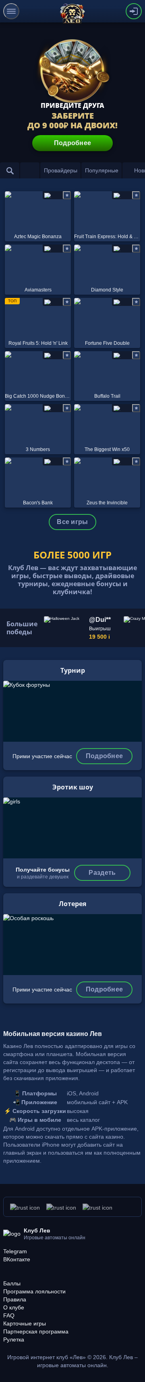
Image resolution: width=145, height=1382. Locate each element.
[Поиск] (9, 170)
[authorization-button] (134, 11)
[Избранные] (29, 170)
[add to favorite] (67, 195)
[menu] (11, 11)
